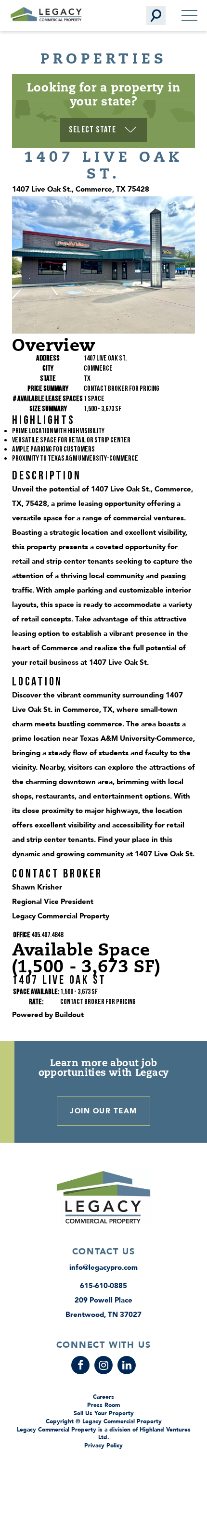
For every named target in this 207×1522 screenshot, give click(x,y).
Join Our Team (103, 1111)
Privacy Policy (103, 1445)
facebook (80, 1365)
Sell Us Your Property (104, 1413)
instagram (103, 1365)
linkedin (126, 1365)
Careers (103, 1397)
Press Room (103, 1405)
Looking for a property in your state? (104, 94)
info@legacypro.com (103, 1267)
